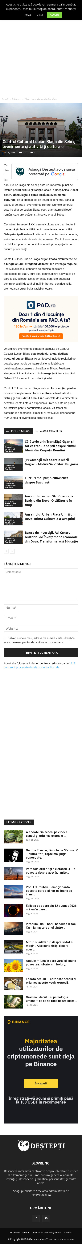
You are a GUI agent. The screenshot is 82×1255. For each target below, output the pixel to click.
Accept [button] (54, 14)
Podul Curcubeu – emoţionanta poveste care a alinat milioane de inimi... (49, 890)
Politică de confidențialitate (46, 1232)
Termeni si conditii (19, 1232)
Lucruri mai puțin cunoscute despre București (46, 480)
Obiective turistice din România (41, 99)
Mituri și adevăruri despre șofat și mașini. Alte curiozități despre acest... (49, 945)
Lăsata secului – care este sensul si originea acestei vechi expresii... (51, 980)
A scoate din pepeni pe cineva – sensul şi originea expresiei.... (48, 834)
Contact (68, 1232)
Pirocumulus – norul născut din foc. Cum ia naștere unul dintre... (51, 925)
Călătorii (16, 99)
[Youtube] (46, 1218)
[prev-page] (6, 551)
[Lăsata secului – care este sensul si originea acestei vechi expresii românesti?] (13, 983)
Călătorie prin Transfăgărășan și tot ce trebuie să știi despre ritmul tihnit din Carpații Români (50, 445)
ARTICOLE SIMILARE (18, 431)
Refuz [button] (27, 14)
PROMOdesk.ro (41, 1195)
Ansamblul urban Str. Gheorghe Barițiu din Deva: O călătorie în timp (49, 500)
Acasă (5, 99)
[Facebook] (36, 1218)
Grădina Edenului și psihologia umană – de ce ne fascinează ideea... (51, 999)
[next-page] (12, 551)
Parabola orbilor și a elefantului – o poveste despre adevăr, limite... (50, 870)
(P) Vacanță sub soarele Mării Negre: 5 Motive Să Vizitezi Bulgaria (51, 462)
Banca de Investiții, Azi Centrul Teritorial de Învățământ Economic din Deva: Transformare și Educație (51, 537)
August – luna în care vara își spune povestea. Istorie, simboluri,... (51, 962)
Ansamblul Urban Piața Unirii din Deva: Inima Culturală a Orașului (50, 516)
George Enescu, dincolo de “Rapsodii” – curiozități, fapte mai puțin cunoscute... (52, 854)
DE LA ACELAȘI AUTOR (48, 431)
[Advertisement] (41, 53)
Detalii (40, 14)
